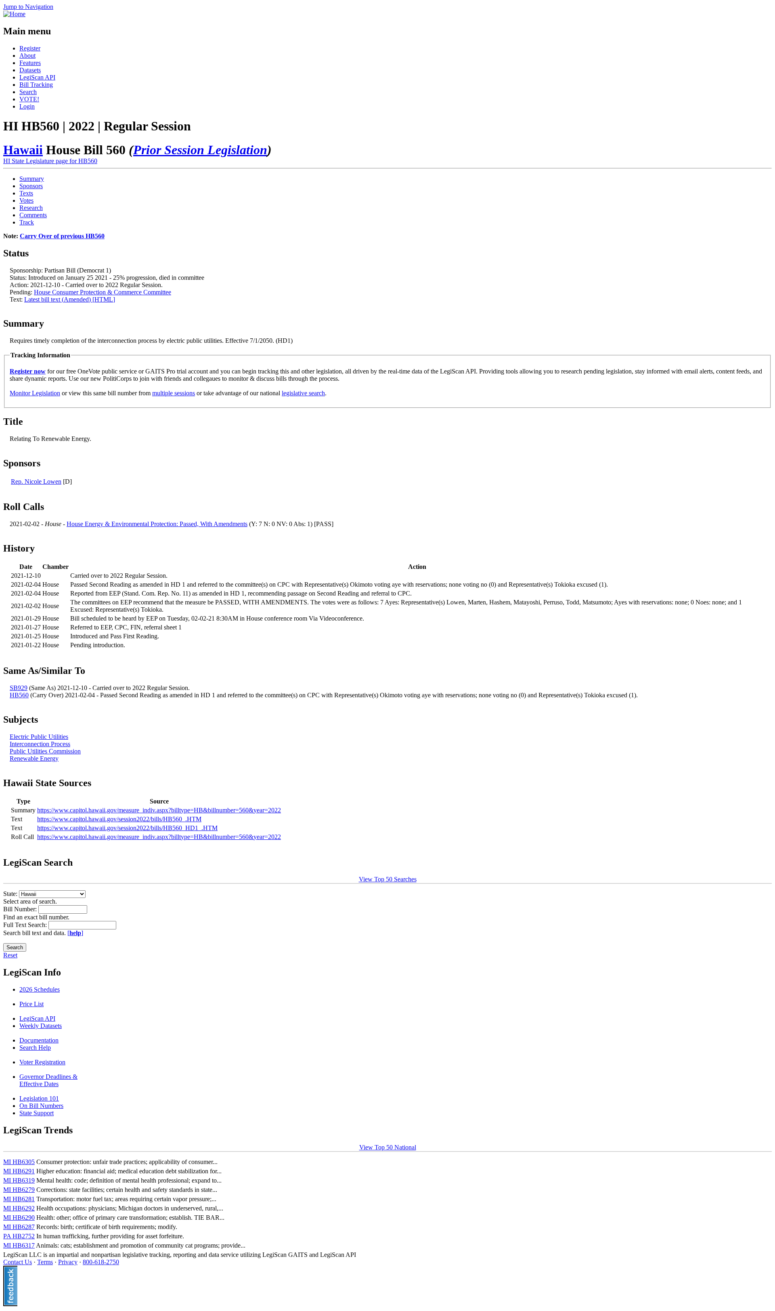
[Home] (14, 13)
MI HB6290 (19, 1217)
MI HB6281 (19, 1199)
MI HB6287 (19, 1226)
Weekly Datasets (40, 1025)
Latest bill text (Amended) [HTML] (69, 299)
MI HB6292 (19, 1208)
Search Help (35, 1047)
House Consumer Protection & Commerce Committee (102, 292)
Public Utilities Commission (45, 751)
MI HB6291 (19, 1171)
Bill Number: (20, 909)
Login (27, 106)
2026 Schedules (39, 989)
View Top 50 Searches (388, 879)
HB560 (19, 695)
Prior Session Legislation (200, 150)
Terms (45, 1262)
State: (11, 893)
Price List (31, 1004)
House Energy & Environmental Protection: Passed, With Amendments (157, 523)
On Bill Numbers (41, 1105)
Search (28, 91)
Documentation (39, 1040)
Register (29, 48)
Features (30, 62)
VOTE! (29, 99)
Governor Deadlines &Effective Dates (48, 1080)
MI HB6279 (19, 1189)
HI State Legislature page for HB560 (50, 160)
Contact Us (17, 1262)
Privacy (68, 1262)
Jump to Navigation (28, 6)
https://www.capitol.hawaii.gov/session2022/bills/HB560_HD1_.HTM (127, 827)
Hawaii (23, 150)
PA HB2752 (19, 1236)
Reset (10, 955)
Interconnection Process (40, 743)
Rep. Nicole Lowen (36, 481)
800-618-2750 (101, 1262)
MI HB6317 (19, 1245)
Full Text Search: (25, 924)
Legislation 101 (39, 1098)
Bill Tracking (36, 84)
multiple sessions (173, 393)
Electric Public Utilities (39, 736)
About (27, 55)
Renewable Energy (34, 758)
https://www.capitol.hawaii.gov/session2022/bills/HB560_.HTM (119, 819)
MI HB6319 (19, 1180)
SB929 (18, 687)
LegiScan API (37, 77)
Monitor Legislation (35, 393)
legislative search (303, 393)
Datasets (30, 70)
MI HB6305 (19, 1161)
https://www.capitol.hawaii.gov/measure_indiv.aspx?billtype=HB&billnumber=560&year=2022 (159, 810)
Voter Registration (42, 1062)
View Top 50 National (387, 1147)
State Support (36, 1113)
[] (75, 932)
